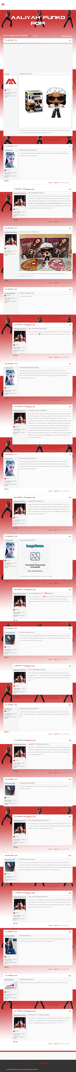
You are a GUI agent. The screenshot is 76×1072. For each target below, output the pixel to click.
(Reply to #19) (30, 893)
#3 (70, 189)
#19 (70, 856)
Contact (35, 1063)
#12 (70, 590)
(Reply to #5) (30, 325)
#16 (70, 740)
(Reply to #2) (30, 189)
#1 (70, 40)
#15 (70, 705)
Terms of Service (27, 1063)
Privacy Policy (17, 1063)
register (12, 35)
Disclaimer (8, 1063)
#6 (70, 325)
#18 (70, 817)
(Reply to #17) (30, 817)
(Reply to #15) (30, 740)
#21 (70, 932)
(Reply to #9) (31, 497)
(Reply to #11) (31, 590)
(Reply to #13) (30, 666)
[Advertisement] (38, 58)
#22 (70, 976)
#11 (70, 536)
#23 (70, 1011)
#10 (70, 497)
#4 (70, 228)
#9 (70, 454)
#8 (70, 407)
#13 (70, 629)
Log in (5, 35)
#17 (70, 779)
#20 (70, 893)
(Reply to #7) (30, 407)
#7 (70, 364)
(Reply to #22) (30, 1011)
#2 (70, 146)
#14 (70, 666)
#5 (70, 289)
